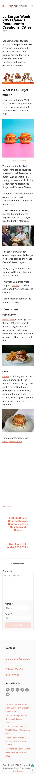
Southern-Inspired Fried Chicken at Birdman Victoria (16, 719)
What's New (6, 506)
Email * (8, 614)
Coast (5, 376)
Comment (7, 571)
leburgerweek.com (12, 441)
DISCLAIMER (12, 675)
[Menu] (3, 6)
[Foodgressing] (18, 6)
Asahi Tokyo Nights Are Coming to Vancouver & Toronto (16, 741)
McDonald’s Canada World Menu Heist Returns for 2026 (17, 752)
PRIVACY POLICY (14, 668)
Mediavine (18, 771)
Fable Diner (8, 319)
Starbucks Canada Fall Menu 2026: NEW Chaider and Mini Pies (17, 707)
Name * (9, 604)
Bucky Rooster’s (20, 160)
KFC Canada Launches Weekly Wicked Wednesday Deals (17, 730)
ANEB (15, 285)
